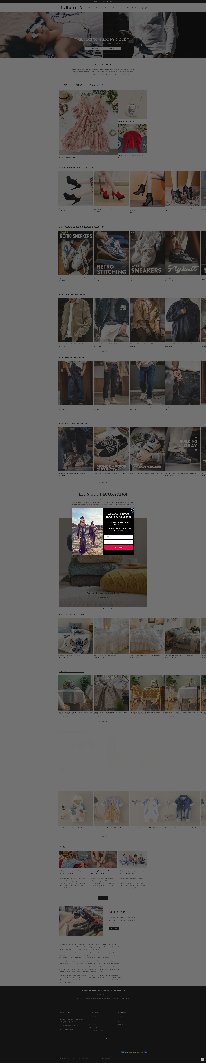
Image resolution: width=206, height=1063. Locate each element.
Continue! (119, 547)
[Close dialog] (132, 511)
